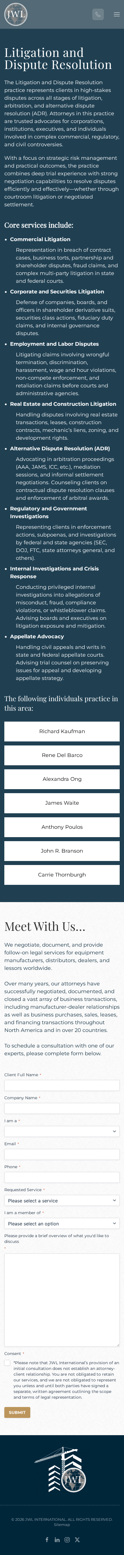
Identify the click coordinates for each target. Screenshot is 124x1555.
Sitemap (62, 1524)
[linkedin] (57, 1539)
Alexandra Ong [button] (62, 779)
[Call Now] (98, 14)
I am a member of (24, 1212)
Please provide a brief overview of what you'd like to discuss (56, 1242)
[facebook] (47, 1539)
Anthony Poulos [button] (62, 827)
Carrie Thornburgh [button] (62, 875)
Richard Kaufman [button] (62, 731)
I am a (12, 1120)
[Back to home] (15, 14)
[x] (77, 1539)
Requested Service (24, 1189)
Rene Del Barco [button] (62, 755)
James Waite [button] (62, 803)
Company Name (22, 1097)
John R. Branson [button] (62, 851)
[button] (117, 14)
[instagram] (67, 1539)
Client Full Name (22, 1074)
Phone (12, 1166)
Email (11, 1143)
